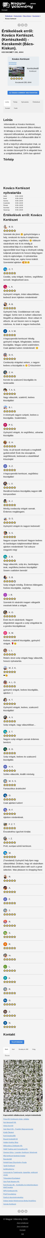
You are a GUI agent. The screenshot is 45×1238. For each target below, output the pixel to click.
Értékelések (8, 16)
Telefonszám (16, 1042)
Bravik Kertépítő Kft (10, 1139)
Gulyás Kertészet (9, 1204)
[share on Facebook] (19, 26)
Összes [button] (7, 1055)
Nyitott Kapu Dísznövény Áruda (15, 1162)
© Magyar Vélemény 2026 (15, 1219)
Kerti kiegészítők (9, 1136)
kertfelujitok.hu (8, 1169)
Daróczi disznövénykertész (13, 1197)
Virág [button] (33, 1049)
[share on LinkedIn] (26, 26)
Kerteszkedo (18, 16)
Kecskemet (36, 16)
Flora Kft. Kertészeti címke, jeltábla (16, 1119)
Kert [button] (13, 1049)
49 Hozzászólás (12, 64)
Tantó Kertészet (9, 1166)
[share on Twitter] (22, 26)
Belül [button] (6, 1049)
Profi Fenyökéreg (9, 1194)
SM (22, 1234)
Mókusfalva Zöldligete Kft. (12, 1146)
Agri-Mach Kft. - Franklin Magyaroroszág (18, 1129)
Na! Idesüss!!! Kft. (9, 1122)
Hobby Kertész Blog (10, 1142)
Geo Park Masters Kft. (11, 1181)
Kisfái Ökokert (8, 1132)
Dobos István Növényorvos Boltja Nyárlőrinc (19, 1201)
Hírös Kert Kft (8, 1126)
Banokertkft (7, 1159)
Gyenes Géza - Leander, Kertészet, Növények (20, 1152)
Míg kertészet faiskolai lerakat (14, 1156)
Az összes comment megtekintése (23, 93)
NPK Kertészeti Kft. (10, 1191)
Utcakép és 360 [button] (23, 1049)
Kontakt (4, 10)
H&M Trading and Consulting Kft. (15, 1149)
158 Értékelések (13, 62)
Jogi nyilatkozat (22, 1223)
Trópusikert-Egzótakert (11, 1178)
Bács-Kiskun (27, 16)
